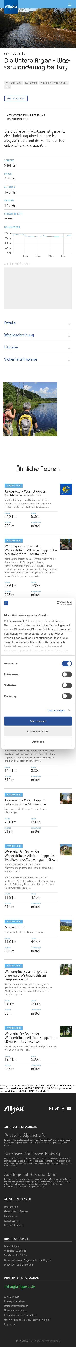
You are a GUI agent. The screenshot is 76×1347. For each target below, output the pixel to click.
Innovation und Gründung (18, 1264)
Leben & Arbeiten (13, 1225)
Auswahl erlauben (38, 731)
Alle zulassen (38, 721)
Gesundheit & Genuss (16, 1211)
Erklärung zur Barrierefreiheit (20, 1315)
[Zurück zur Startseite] (38, 7)
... (25, 53)
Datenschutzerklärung (16, 1306)
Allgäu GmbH (11, 1296)
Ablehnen (38, 741)
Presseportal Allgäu (14, 1301)
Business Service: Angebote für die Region (27, 1260)
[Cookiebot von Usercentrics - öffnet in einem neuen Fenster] (56, 603)
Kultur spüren (11, 1220)
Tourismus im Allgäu (15, 1255)
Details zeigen (56, 710)
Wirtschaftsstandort (15, 1250)
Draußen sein (11, 1206)
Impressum (10, 1324)
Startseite (12, 53)
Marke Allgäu (11, 1246)
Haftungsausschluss (15, 1310)
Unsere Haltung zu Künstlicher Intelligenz (27, 1319)
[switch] (67, 674)
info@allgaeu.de (19, 1286)
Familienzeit (11, 1216)
